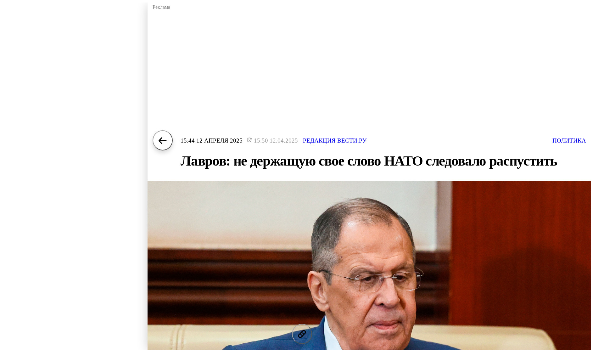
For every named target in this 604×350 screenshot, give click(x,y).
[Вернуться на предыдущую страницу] (163, 140)
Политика (569, 141)
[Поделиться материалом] (302, 334)
